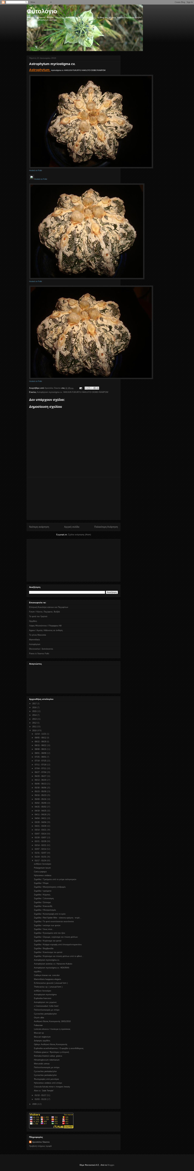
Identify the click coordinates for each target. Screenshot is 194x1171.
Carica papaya (40, 871)
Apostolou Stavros (41, 1142)
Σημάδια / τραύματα (42, 891)
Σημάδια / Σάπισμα (42, 902)
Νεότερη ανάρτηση (39, 527)
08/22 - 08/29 (41, 741)
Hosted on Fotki (35, 170)
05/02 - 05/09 (41, 803)
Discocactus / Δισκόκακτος (41, 649)
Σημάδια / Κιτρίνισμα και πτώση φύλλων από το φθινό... (59, 956)
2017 (34, 703)
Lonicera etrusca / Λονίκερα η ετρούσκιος (52, 1029)
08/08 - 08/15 (41, 749)
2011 (34, 726)
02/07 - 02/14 (41, 849)
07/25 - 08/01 (41, 757)
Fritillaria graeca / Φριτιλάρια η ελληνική (51, 1052)
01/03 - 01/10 (41, 1099)
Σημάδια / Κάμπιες (42, 895)
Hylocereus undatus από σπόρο (48, 1083)
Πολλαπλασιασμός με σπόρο (46, 1010)
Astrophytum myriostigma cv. (47, 960)
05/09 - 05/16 (41, 799)
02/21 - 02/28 (41, 841)
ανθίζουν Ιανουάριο (42, 864)
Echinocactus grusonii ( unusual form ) (51, 983)
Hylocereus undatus (42, 875)
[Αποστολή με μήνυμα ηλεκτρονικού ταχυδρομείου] (86, 388)
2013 (34, 719)
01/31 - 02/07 (41, 853)
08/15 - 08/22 (41, 745)
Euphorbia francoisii (42, 998)
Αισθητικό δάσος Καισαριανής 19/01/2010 (52, 1021)
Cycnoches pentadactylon (45, 1014)
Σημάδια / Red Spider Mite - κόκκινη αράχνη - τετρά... (57, 918)
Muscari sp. (39, 1033)
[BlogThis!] (88, 388)
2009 (34, 1104)
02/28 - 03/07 (41, 837)
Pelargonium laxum (42, 868)
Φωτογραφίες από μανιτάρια (46, 1079)
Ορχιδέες (33, 621)
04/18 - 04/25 (41, 811)
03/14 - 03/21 (41, 830)
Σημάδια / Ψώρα (41, 883)
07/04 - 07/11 (41, 768)
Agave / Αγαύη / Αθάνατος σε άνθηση (46, 630)
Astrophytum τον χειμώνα (45, 1002)
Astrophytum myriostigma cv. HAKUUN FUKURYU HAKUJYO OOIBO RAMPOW (72, 392)
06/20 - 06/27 (41, 776)
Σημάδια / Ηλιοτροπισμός (45, 910)
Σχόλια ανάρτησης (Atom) (79, 534)
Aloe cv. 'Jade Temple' (44, 1090)
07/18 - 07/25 (41, 761)
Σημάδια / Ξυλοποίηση (44, 898)
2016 (34, 707)
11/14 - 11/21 (41, 734)
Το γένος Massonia (37, 635)
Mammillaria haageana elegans (47, 979)
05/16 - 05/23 (41, 795)
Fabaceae (38, 1025)
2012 (34, 723)
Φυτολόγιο (42, 11)
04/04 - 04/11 (41, 818)
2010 (34, 730)
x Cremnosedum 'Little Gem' (46, 1006)
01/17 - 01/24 (41, 860)
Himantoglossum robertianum (47, 1060)
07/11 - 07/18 (41, 764)
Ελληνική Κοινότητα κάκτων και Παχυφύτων (48, 607)
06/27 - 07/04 (41, 772)
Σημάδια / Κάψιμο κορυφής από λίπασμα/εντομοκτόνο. (58, 944)
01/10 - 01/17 (41, 1095)
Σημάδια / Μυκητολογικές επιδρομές (50, 887)
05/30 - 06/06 (41, 788)
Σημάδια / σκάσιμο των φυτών (47, 925)
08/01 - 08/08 (41, 753)
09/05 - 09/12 (41, 738)
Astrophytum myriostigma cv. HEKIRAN (51, 968)
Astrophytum (39, 70)
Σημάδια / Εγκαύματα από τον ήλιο (49, 933)
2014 (34, 715)
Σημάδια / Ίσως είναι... (44, 929)
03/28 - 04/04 (41, 822)
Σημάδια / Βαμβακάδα (44, 948)
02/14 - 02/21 (41, 845)
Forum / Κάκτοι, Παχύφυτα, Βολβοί (44, 612)
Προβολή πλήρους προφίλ (40, 1146)
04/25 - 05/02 (41, 807)
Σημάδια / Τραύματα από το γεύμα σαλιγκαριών (55, 879)
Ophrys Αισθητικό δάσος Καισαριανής (50, 1044)
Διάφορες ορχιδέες (42, 1040)
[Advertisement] (73, 498)
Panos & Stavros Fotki (39, 653)
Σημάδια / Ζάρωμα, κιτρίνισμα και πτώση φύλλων (56, 937)
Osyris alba (39, 1017)
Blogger (110, 1165)
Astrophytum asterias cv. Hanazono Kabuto (53, 964)
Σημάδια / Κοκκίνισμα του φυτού (48, 952)
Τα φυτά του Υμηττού (38, 616)
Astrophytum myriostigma (45, 994)
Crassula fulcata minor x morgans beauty (52, 1087)
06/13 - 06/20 (41, 780)
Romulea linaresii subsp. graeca (48, 1056)
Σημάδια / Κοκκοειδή (43, 906)
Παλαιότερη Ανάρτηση (106, 527)
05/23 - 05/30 (41, 791)
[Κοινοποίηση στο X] (91, 388)
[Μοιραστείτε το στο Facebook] (94, 388)
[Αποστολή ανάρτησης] (80, 388)
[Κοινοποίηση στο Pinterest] (97, 388)
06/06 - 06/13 (41, 784)
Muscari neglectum (42, 1037)
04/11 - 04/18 (41, 814)
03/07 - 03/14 (41, 834)
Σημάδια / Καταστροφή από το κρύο (49, 914)
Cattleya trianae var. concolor (47, 975)
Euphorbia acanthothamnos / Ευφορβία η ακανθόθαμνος (59, 1048)
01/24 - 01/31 (41, 857)
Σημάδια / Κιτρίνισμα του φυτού (47, 941)
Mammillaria (34, 639)
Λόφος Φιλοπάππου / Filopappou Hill (45, 626)
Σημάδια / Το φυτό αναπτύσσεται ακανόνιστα (54, 921)
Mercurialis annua (41, 1063)
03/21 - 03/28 (41, 826)
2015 (34, 711)
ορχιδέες (37, 971)
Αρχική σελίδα (71, 527)
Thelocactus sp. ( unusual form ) (48, 987)
